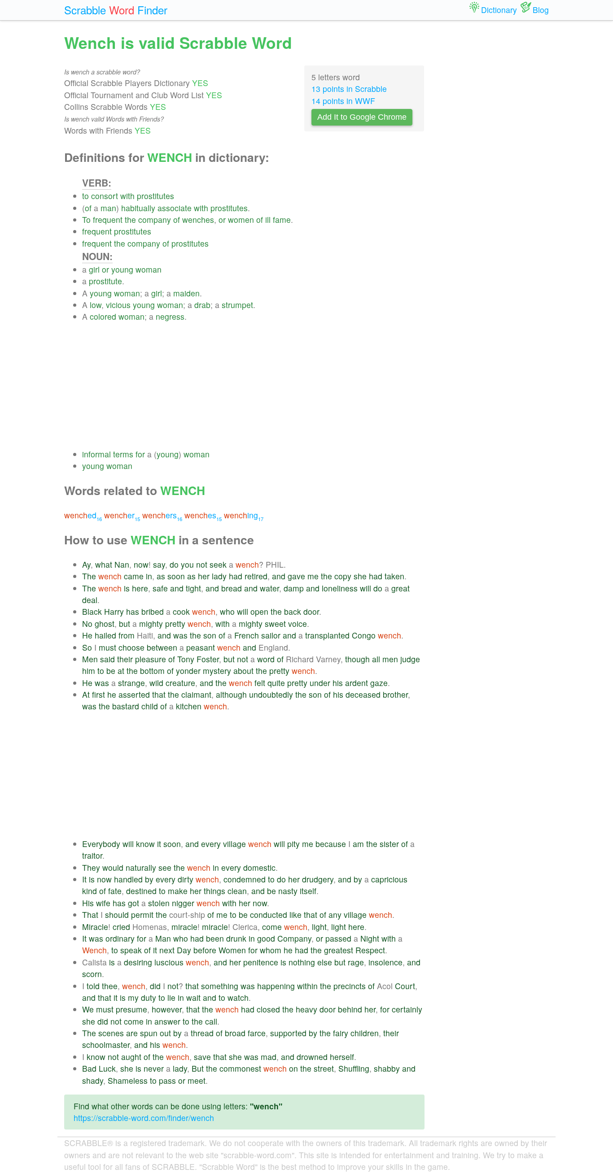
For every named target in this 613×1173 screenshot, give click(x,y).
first (98, 694)
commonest (240, 1068)
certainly (407, 1009)
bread (231, 588)
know (145, 843)
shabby (387, 1068)
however (167, 1009)
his (338, 682)
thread (202, 1032)
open (259, 611)
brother (395, 694)
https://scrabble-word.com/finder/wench (144, 1117)
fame (282, 219)
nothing (302, 962)
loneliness (340, 588)
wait (193, 997)
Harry (114, 611)
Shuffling (353, 1068)
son (209, 635)
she (360, 576)
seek (218, 564)
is (127, 588)
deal (89, 599)
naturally (141, 867)
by (149, 879)
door (311, 611)
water (269, 588)
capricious (389, 879)
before (204, 950)
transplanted (327, 635)
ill (268, 219)
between (162, 647)
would (112, 867)
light (319, 926)
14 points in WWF (343, 100)
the (130, 219)
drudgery (317, 879)
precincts (349, 985)
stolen (159, 902)
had (235, 576)
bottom (152, 670)
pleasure (150, 659)
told (93, 985)
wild (156, 682)
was (180, 635)
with (127, 195)
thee (110, 985)
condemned (244, 879)
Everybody (101, 843)
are (132, 1032)
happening (276, 985)
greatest (338, 950)
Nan (121, 564)
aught (131, 1056)
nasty (288, 890)
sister (389, 843)
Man (163, 938)
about (243, 670)
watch (238, 997)
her (204, 576)
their (125, 659)
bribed (152, 611)
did (155, 985)
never (154, 1068)
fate (115, 890)
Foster (208, 659)
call (211, 1021)
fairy (340, 1032)
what (103, 564)
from (126, 635)
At (86, 694)
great (400, 588)
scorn (92, 973)
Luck (107, 1068)
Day (184, 950)
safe (160, 588)
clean (237, 890)
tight (193, 588)
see (164, 867)
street (324, 1068)
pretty (175, 623)
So (87, 647)
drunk (236, 938)
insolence (385, 962)
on (293, 1068)
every (211, 843)
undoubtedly (271, 694)
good (266, 938)
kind (89, 890)
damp (294, 588)
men (390, 659)
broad (235, 1032)
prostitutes (155, 195)
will (365, 588)
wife (103, 902)
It (84, 879)
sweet (275, 623)
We (88, 1009)
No (87, 623)
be (110, 670)
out (165, 1032)
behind (350, 1009)
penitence (260, 962)
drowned (312, 1056)
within (307, 985)
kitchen (188, 706)
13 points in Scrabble (349, 88)
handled (128, 879)
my (133, 997)
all (376, 659)
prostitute (105, 281)
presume (131, 1009)
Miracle (95, 926)
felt (259, 682)
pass (167, 1080)
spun (149, 1032)
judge (410, 659)
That (90, 914)
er (122, 515)
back (292, 611)
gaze (379, 682)
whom (270, 950)
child (149, 706)
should (117, 914)
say (159, 564)
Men (90, 659)
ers (162, 515)
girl (94, 269)
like (295, 914)
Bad (89, 1068)
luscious (169, 962)
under (320, 682)
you (187, 564)
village (234, 843)
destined (141, 890)
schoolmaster (106, 1044)
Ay (86, 564)
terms (123, 454)
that (159, 694)
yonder (188, 670)
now (141, 564)
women (241, 219)
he (111, 694)
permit (142, 914)
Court (405, 985)
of (88, 207)
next (167, 950)
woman (149, 269)
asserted (134, 694)
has (132, 611)
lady (219, 576)
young (122, 269)
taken (394, 576)
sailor (270, 635)
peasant (200, 647)
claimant (196, 694)
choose (131, 647)
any (335, 914)
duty (148, 997)
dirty (185, 879)
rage (356, 962)
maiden (186, 293)
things (214, 890)
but (124, 623)
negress (170, 316)
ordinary (120, 938)
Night (369, 938)
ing (243, 515)
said (107, 659)
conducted (268, 914)
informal (96, 454)
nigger (183, 902)
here (140, 588)
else (324, 962)
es (203, 515)
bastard (125, 706)
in (149, 576)
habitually (138, 207)
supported (288, 1032)
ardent (356, 682)
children (364, 1032)
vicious (118, 304)
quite (276, 682)
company (154, 219)
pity (293, 843)
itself (308, 890)
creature (180, 682)
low (95, 304)
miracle (184, 926)
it (159, 843)
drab (202, 304)
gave (296, 576)
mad (268, 1056)
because (330, 843)
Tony (185, 659)
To (86, 219)
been (215, 938)
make (178, 890)
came (134, 576)
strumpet (237, 304)
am (358, 843)
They (91, 867)
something (219, 985)
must (107, 647)
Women (232, 950)
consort (104, 195)
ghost (104, 623)
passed (338, 938)
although (231, 694)
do (174, 564)
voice (297, 623)
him (88, 670)
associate (175, 207)
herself (342, 1056)
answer (167, 1021)
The (89, 576)
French (246, 635)
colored (103, 316)
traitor (92, 855)
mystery (217, 670)
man (108, 207)
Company (294, 938)
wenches (198, 219)
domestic (259, 867)
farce (257, 1032)
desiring (138, 962)
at (121, 670)
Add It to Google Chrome (362, 117)
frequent (108, 219)
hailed (105, 635)
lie (171, 997)
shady (92, 1080)
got (133, 902)
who (227, 611)
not (201, 564)
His (88, 902)
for (140, 454)
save (202, 1056)
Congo (364, 635)
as (161, 576)
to (85, 195)
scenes (111, 1032)
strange (131, 682)
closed (268, 1009)
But (198, 1068)
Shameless (128, 1080)
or (222, 219)
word (266, 659)
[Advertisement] (253, 385)
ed (83, 515)
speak (131, 950)
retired (256, 576)
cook (181, 611)
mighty (151, 623)
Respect (370, 950)
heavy (306, 1009)
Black (92, 611)
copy (342, 576)
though (357, 659)
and (278, 576)
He (87, 635)
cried (121, 926)
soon (176, 576)
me (313, 576)
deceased (363, 694)
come (272, 926)
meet (197, 1080)
